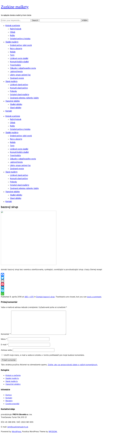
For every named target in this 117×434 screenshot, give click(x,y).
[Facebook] (58, 274)
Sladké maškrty (11, 42)
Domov (8, 395)
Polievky (13, 91)
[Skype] (58, 290)
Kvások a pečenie (12, 25)
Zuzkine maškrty (15, 7)
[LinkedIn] (58, 287)
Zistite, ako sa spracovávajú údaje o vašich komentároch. (73, 364)
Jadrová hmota (16, 71)
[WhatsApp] (58, 293)
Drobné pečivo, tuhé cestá (21, 45)
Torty (12, 55)
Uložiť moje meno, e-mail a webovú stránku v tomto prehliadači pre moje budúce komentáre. (44, 355)
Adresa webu (6, 350)
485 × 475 (29, 297)
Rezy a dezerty (16, 48)
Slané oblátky (15, 107)
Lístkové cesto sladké (19, 58)
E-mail (4, 344)
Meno (4, 339)
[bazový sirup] (28, 264)
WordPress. (17, 431)
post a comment (94, 297)
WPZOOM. (53, 431)
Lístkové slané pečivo (19, 84)
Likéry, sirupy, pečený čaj (20, 75)
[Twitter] (58, 277)
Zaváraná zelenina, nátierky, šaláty (24, 98)
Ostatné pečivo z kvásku (20, 38)
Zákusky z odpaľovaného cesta (23, 68)
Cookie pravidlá (12, 404)
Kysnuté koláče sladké (19, 61)
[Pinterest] (58, 284)
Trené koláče (15, 65)
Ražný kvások (15, 29)
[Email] (58, 281)
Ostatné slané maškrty (19, 94)
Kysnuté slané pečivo (19, 88)
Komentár (6, 334)
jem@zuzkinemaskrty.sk (17, 427)
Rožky (12, 35)
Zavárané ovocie (17, 78)
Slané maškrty (11, 81)
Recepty (9, 401)
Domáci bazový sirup (45, 297)
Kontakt (8, 111)
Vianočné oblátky (12, 101)
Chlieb (12, 32)
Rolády (13, 52)
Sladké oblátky (16, 104)
